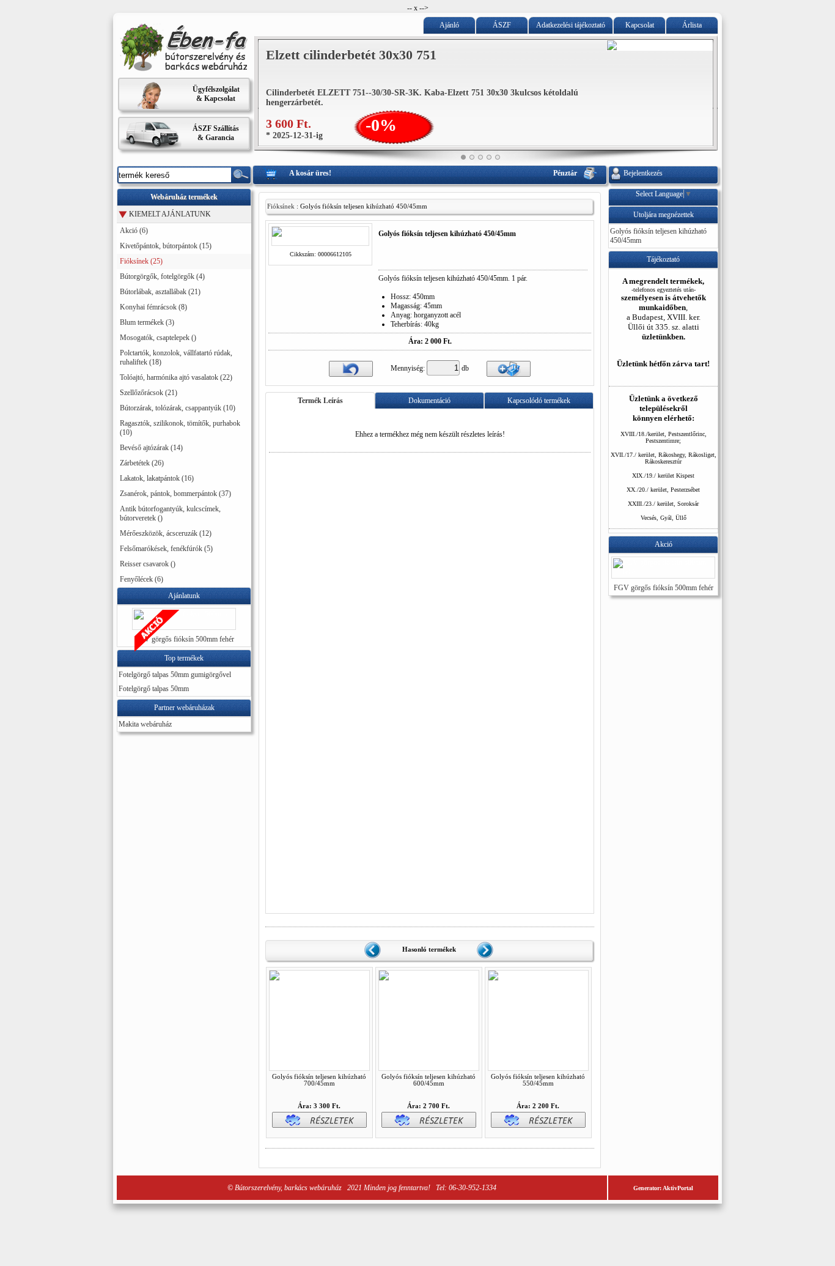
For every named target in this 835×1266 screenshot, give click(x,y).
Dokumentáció (429, 400)
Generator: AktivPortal (663, 1188)
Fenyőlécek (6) (141, 579)
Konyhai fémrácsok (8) (153, 307)
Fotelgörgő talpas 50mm (154, 688)
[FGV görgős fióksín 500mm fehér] (184, 623)
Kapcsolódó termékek (538, 400)
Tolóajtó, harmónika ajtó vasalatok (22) (176, 377)
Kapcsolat (639, 25)
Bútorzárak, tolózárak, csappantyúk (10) (177, 408)
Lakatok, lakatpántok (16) (157, 478)
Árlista (692, 25)
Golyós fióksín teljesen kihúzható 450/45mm (658, 236)
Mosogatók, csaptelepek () (158, 337)
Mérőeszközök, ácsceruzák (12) (166, 533)
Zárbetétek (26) (142, 463)
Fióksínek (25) (141, 261)
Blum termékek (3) (147, 322)
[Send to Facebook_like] (405, 264)
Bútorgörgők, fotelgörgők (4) (162, 276)
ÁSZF (502, 25)
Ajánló (449, 25)
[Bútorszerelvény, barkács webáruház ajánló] (184, 69)
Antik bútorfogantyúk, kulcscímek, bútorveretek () (170, 513)
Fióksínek (281, 206)
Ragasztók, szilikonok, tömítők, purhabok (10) (180, 428)
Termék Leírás (320, 400)
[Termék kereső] (241, 175)
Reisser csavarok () (147, 564)
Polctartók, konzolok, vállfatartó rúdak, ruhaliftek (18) (176, 357)
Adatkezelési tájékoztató (570, 25)
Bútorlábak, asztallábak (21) (160, 291)
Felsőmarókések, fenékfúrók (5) (166, 548)
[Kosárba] (509, 368)
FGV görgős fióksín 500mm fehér (184, 639)
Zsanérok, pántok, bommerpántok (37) (175, 493)
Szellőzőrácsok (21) (148, 392)
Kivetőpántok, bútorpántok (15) (166, 246)
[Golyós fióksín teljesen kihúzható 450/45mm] (320, 240)
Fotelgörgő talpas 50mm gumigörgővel (175, 674)
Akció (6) (134, 230)
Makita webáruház (145, 724)
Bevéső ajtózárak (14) (151, 447)
